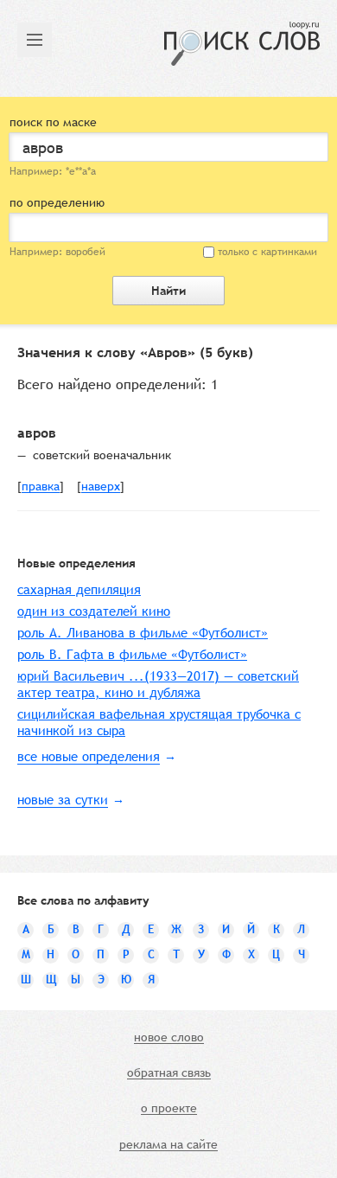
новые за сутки (62, 799)
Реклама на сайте (168, 1145)
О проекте (169, 1109)
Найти (168, 291)
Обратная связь (169, 1073)
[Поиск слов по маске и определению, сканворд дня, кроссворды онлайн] (242, 44)
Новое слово (169, 1038)
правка (41, 487)
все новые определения (88, 756)
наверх (100, 487)
